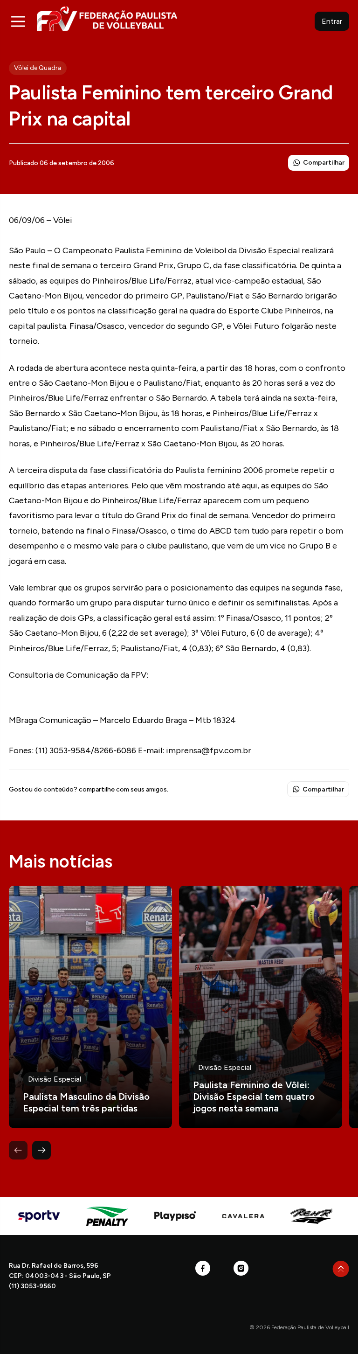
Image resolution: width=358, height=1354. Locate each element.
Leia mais (90, 1007)
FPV (107, 18)
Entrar (332, 21)
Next (41, 1150)
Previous (18, 1150)
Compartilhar (323, 163)
